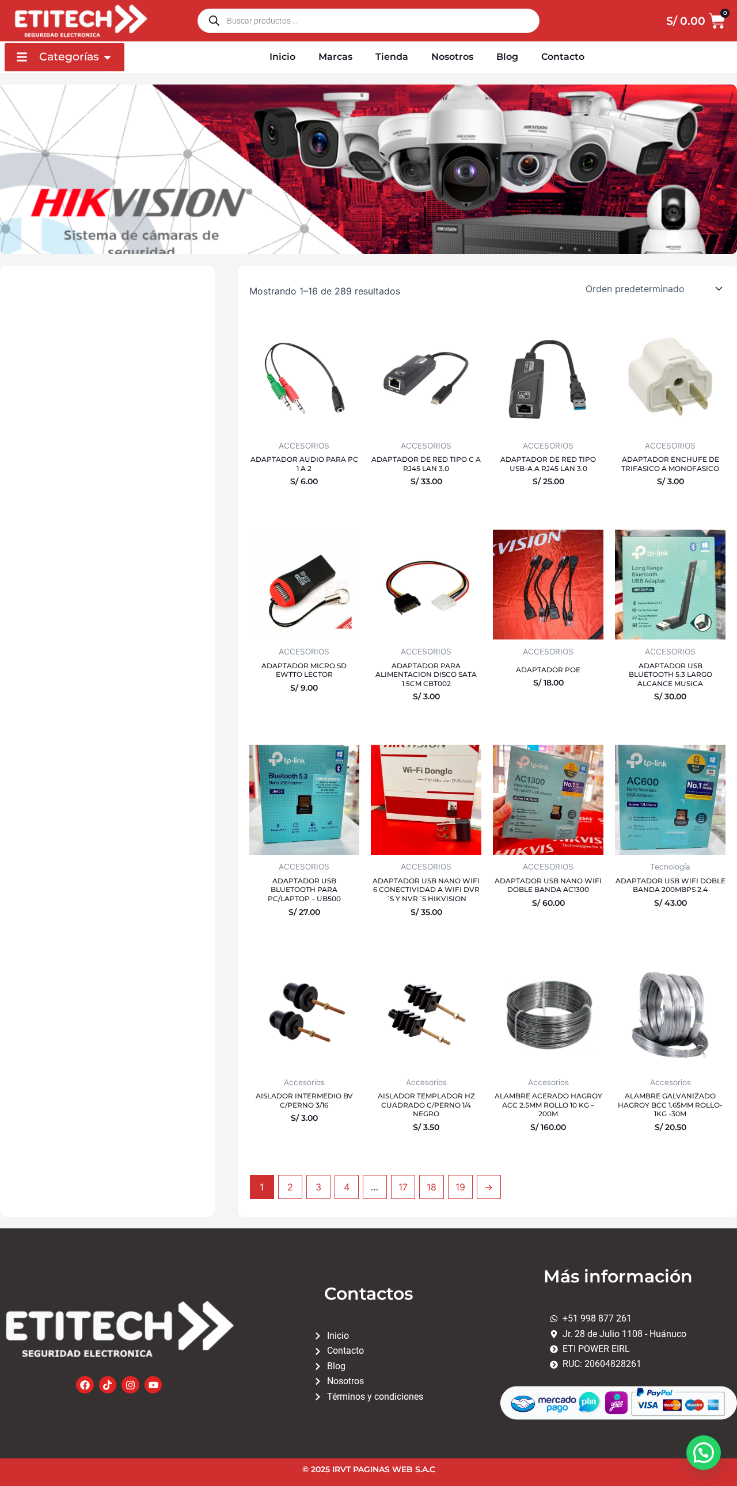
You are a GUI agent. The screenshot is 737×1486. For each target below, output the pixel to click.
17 (403, 1187)
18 (431, 1187)
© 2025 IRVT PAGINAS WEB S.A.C (368, 1469)
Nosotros (452, 56)
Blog (507, 56)
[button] (703, 1452)
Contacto (562, 56)
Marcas (335, 56)
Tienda (391, 56)
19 (460, 1187)
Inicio (282, 56)
